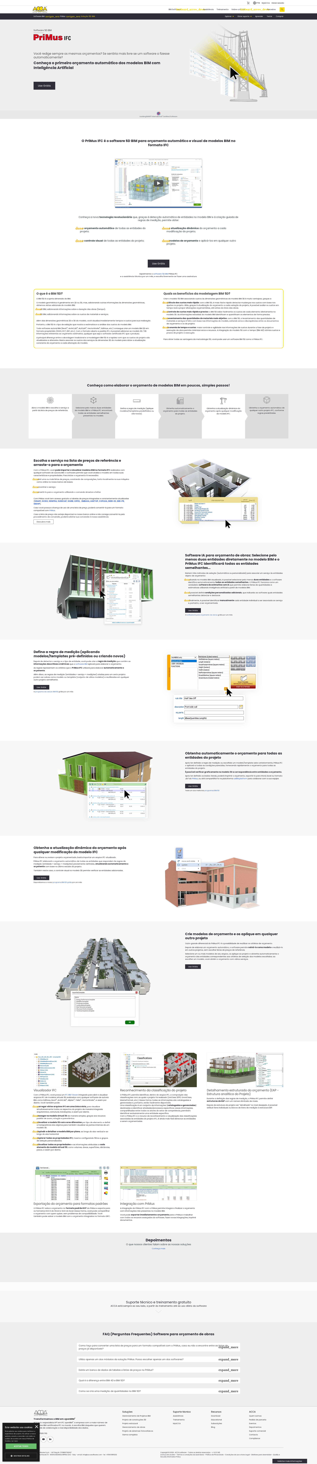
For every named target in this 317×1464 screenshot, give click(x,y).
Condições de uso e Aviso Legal (237, 1455)
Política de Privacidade (215, 1455)
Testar (269, 16)
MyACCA (266, 3)
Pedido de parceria (257, 1419)
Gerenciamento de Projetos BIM (136, 1416)
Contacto (253, 1434)
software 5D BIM (160, 273)
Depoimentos (255, 1427)
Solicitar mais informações (289, 1461)
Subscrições (216, 1423)
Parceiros (271, 9)
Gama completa (129, 1434)
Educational (216, 1419)
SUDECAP (62, 501)
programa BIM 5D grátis (62, 882)
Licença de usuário (167, 1455)
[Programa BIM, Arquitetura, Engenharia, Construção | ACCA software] (40, 9)
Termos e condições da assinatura (190, 1455)
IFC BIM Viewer (71, 1094)
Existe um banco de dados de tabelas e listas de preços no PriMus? (116, 1369)
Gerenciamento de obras (133, 1427)
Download (215, 1416)
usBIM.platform (240, 778)
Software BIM (39, 16)
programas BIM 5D (212, 790)
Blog (213, 1427)
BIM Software (175, 9)
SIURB (70, 501)
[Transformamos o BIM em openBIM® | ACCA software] (41, 1413)
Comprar (279, 16)
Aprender (259, 16)
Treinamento (223, 9)
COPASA (103, 501)
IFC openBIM (67, 1422)
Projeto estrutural (130, 1423)
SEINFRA (53, 501)
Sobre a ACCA (238, 9)
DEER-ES (112, 501)
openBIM (69, 1418)
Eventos (252, 1423)
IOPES (77, 501)
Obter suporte (243, 16)
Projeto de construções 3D (134, 1419)
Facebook (37, 1439)
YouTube (43, 1439)
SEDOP (37, 504)
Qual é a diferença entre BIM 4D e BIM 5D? (102, 1380)
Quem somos (255, 1416)
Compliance (254, 1438)
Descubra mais (43, 521)
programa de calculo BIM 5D (46, 692)
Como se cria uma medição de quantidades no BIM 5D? (110, 1391)
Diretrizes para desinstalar (261, 1455)
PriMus (62, 16)
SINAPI (37, 501)
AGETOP (94, 501)
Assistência (208, 9)
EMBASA (85, 501)
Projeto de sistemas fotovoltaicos (137, 1431)
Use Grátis (44, 85)
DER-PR (120, 501)
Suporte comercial (257, 1431)
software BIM (81, 664)
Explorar (228, 16)
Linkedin (50, 1439)
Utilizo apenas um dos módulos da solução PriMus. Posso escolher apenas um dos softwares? (131, 1359)
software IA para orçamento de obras (202, 615)
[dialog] (12, 1462)
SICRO (45, 501)
